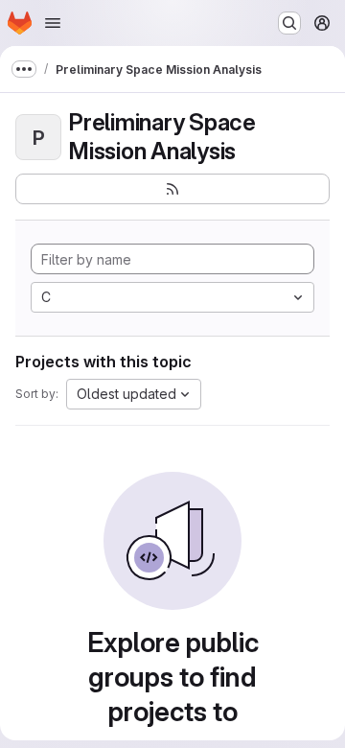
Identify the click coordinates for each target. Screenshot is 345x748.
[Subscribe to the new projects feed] (172, 189)
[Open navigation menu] (52, 23)
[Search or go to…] (289, 23)
